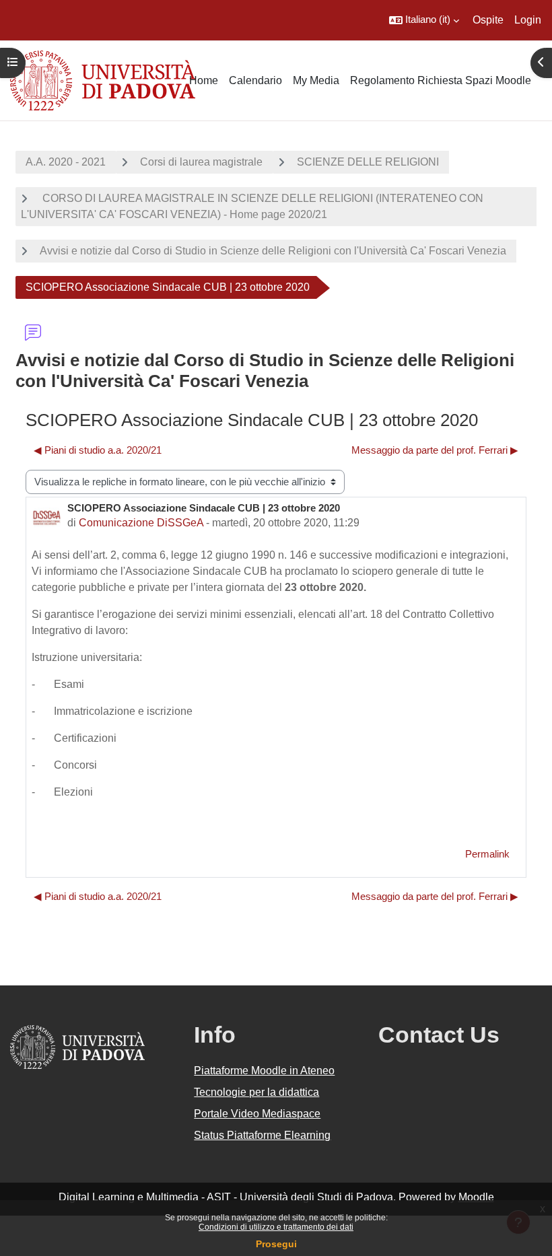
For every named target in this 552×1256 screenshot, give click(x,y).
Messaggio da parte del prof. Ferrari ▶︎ (434, 450)
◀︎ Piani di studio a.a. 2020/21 (98, 450)
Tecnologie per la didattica (256, 1092)
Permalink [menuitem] (487, 854)
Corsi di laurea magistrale (201, 162)
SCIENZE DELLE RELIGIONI (368, 162)
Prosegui (276, 1243)
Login (527, 20)
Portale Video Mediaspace (257, 1113)
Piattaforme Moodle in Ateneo (264, 1070)
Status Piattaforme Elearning (262, 1135)
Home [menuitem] (203, 80)
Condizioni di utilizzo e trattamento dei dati (276, 1227)
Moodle (476, 1197)
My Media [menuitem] (316, 80)
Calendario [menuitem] (255, 80)
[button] (424, 20)
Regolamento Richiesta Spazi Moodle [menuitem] (440, 80)
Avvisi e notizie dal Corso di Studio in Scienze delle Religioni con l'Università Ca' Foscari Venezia (273, 250)
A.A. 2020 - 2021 (66, 162)
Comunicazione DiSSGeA (141, 522)
